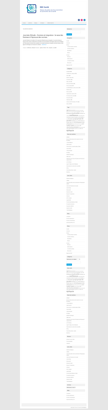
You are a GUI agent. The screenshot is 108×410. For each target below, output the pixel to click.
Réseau (67, 44)
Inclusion (68, 367)
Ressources (69, 62)
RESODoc (68, 332)
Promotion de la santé (70, 95)
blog (73, 113)
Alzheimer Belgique (69, 178)
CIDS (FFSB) (68, 187)
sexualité (54, 47)
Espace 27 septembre (70, 193)
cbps (84, 113)
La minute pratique (70, 60)
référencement (81, 127)
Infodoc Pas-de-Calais (70, 339)
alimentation (73, 110)
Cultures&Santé (80, 115)
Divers (67, 75)
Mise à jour (68, 91)
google (75, 118)
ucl (79, 128)
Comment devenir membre (72, 46)
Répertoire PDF (69, 65)
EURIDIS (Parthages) (70, 154)
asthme (81, 111)
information (80, 120)
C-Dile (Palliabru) (69, 142)
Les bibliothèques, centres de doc (72, 87)
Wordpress (84, 407)
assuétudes (78, 111)
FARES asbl (68, 156)
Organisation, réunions (70, 93)
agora (68, 110)
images (77, 120)
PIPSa (67, 328)
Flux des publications (70, 218)
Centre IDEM (68, 148)
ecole (79, 117)
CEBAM (67, 180)
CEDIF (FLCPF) (69, 144)
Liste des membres (70, 48)
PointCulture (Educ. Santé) (71, 330)
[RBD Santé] (54, 14)
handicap (73, 120)
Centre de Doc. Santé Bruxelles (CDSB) (73, 146)
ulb (80, 128)
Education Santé (69, 191)
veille (82, 128)
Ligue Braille (68, 371)
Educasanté (68, 189)
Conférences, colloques (31, 47)
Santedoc (68, 343)
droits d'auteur (74, 117)
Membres (68, 89)
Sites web (68, 103)
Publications (68, 99)
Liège (70, 122)
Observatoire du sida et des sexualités (73, 326)
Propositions (68, 97)
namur (73, 122)
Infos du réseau (69, 85)
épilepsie (70, 130)
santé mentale (71, 128)
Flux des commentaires (70, 220)
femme (44, 47)
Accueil (67, 40)
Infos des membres (69, 83)
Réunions (69, 56)
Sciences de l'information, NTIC (72, 101)
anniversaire (78, 110)
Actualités (68, 71)
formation (70, 118)
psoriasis (75, 125)
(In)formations (69, 58)
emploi (81, 117)
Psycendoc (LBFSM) (70, 377)
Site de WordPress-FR (70, 222)
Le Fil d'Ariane (68, 322)
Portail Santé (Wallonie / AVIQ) (71, 373)
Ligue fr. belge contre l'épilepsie (72, 324)
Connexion (68, 216)
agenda (41, 47)
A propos (68, 42)
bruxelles (77, 113)
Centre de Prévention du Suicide (72, 185)
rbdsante (78, 125)
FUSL (47, 47)
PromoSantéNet (69, 341)
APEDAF (67, 297)
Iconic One (72, 407)
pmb (73, 284)
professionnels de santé (78, 284)
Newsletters (69, 50)
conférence (73, 115)
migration (51, 47)
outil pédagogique (78, 122)
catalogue (81, 113)
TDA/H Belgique (69, 210)
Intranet (67, 243)
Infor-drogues (69, 369)
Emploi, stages (69, 77)
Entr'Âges (68, 152)
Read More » (44, 44)
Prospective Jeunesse (70, 375)
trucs (78, 128)
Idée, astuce (68, 81)
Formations (68, 79)
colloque (67, 115)
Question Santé (69, 379)
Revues (68, 52)
